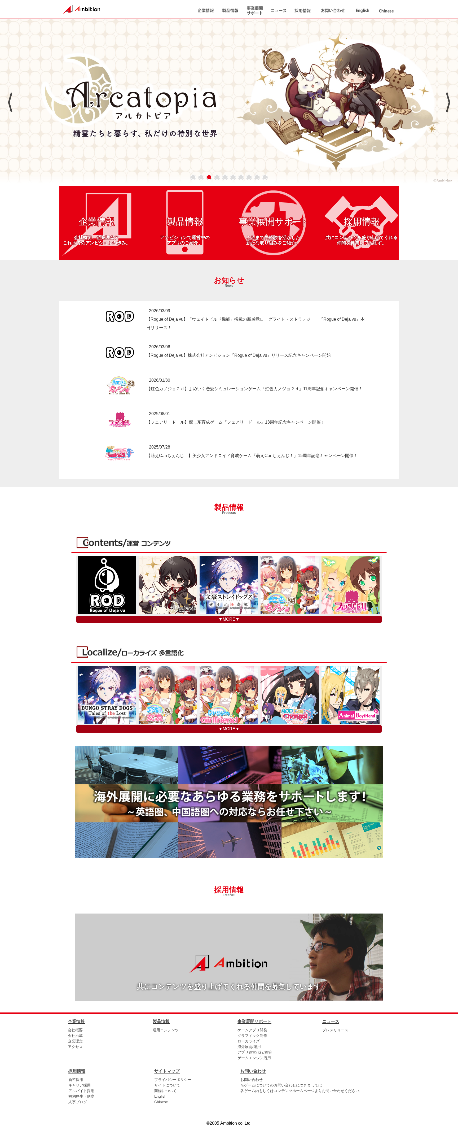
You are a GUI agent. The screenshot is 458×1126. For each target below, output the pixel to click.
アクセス (75, 1047)
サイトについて (167, 1085)
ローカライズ (248, 1041)
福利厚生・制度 (81, 1096)
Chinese (161, 1102)
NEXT (448, 102)
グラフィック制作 (252, 1035)
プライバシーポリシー (172, 1079)
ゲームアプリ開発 (252, 1030)
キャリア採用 (79, 1085)
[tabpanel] (229, 102)
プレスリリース (335, 1030)
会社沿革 (75, 1035)
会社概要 (75, 1030)
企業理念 (75, 1041)
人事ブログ (77, 1102)
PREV (10, 102)
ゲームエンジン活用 (254, 1058)
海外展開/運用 (249, 1047)
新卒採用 (75, 1079)
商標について (165, 1091)
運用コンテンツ (166, 1030)
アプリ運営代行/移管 (254, 1052)
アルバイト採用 (81, 1091)
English (160, 1096)
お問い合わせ (251, 1079)
